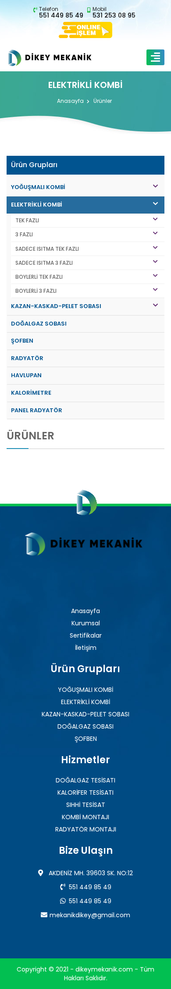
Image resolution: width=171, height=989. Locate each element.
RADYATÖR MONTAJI (85, 829)
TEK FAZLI (27, 220)
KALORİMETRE (31, 393)
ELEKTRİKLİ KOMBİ (36, 204)
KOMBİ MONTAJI (85, 817)
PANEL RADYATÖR (36, 410)
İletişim (85, 647)
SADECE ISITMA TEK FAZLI (47, 249)
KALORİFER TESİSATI (85, 792)
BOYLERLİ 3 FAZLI (36, 291)
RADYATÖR (27, 358)
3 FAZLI (24, 234)
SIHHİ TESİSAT (85, 804)
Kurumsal (85, 623)
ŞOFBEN (22, 341)
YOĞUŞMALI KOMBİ (38, 187)
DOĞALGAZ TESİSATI (85, 780)
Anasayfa (70, 101)
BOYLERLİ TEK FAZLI (39, 277)
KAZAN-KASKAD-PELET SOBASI (56, 306)
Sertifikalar (86, 635)
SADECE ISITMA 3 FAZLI (44, 263)
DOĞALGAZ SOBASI (39, 323)
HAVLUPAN (26, 375)
